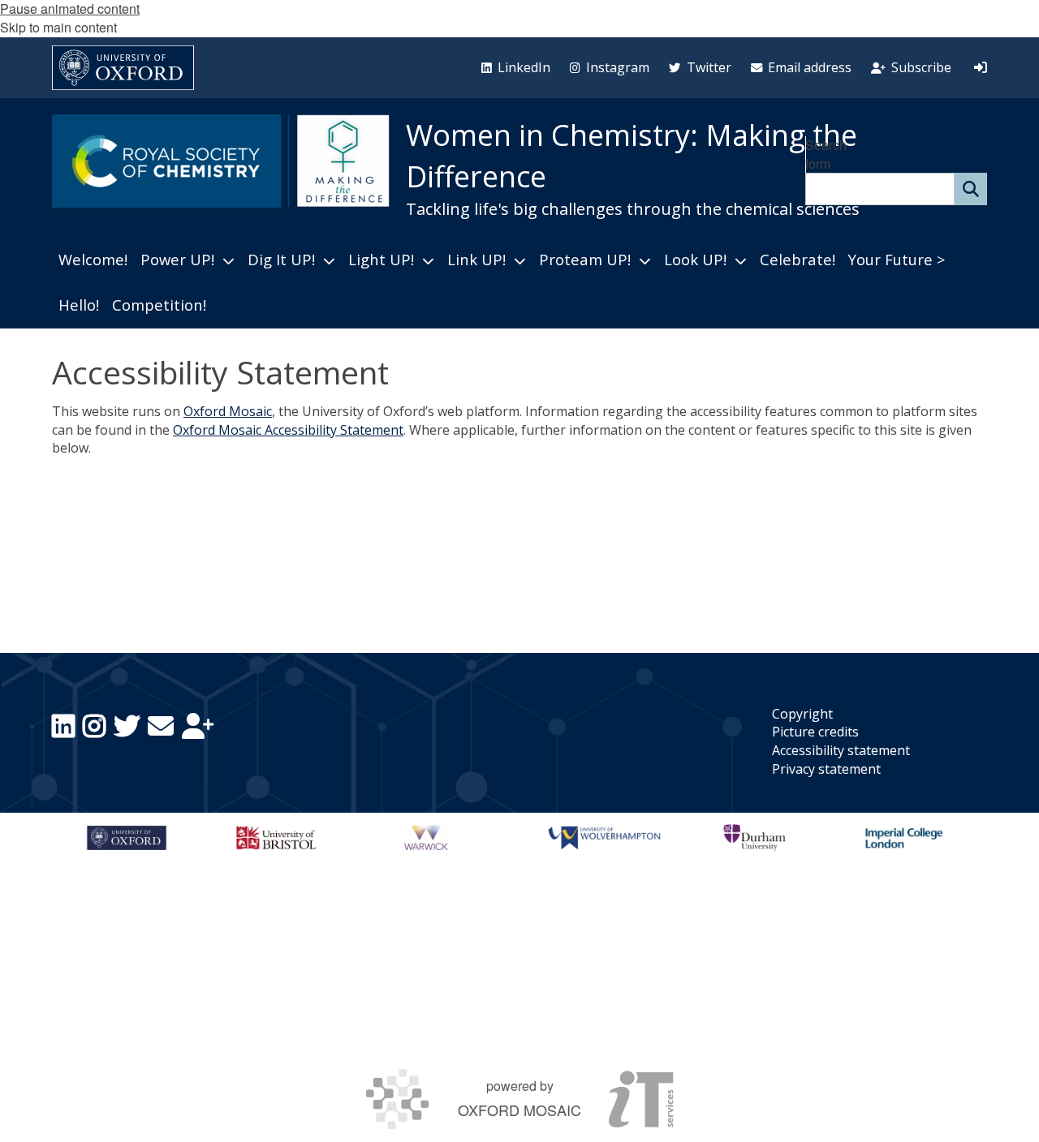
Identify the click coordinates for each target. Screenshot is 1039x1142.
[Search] (971, 189)
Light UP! (381, 259)
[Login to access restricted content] (980, 67)
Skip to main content (58, 27)
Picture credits (815, 732)
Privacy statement (826, 769)
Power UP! (177, 259)
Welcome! (92, 259)
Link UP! (476, 259)
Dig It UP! (281, 259)
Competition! (159, 304)
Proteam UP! (585, 259)
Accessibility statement (841, 750)
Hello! (78, 304)
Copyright (802, 714)
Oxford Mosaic (227, 411)
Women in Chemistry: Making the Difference (631, 155)
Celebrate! (797, 259)
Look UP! (695, 259)
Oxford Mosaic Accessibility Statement (288, 430)
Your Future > (896, 259)
